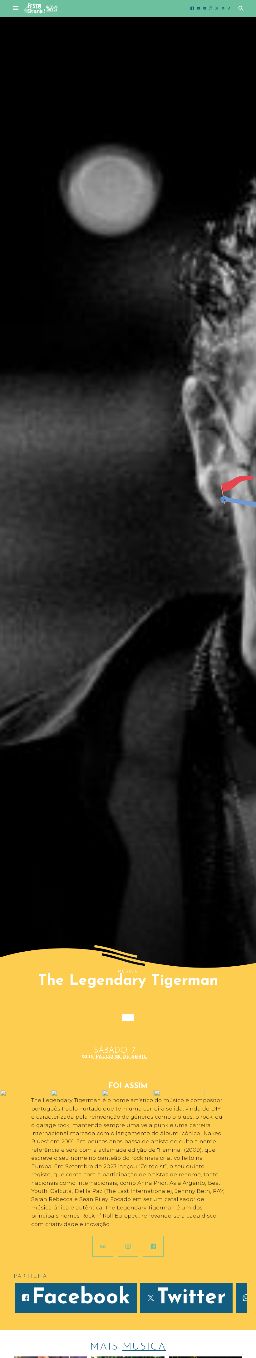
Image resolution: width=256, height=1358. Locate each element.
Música (128, 971)
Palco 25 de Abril (121, 1059)
